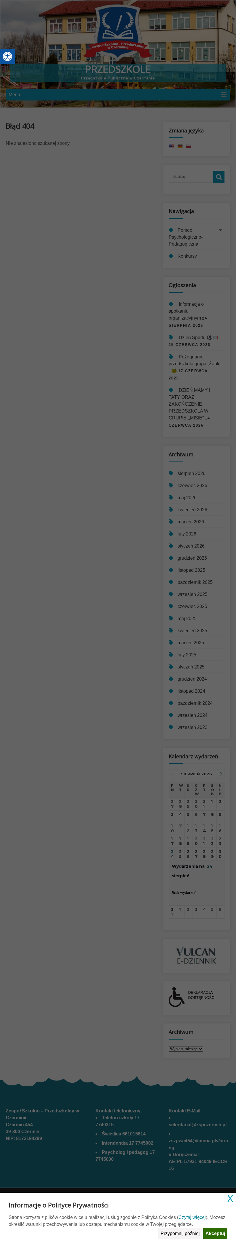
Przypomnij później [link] (180, 1233)
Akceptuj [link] (215, 1233)
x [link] (230, 1197)
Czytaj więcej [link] (192, 1217)
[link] (7, 56)
